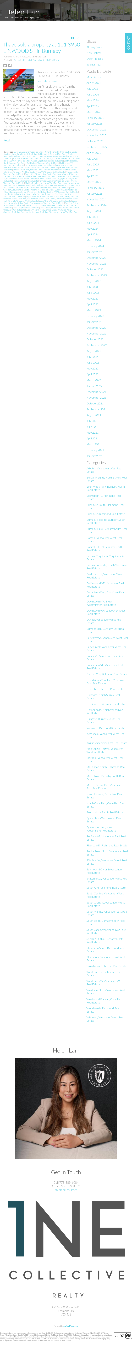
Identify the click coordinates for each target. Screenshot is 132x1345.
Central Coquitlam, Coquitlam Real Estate (47, 161)
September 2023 (96, 275)
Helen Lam (22, 12)
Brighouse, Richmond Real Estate (39, 156)
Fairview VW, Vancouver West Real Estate (59, 170)
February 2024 (95, 246)
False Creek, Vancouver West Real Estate (19, 172)
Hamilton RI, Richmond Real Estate (106, 704)
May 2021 (92, 432)
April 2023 (92, 304)
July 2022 (92, 356)
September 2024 (96, 205)
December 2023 (96, 257)
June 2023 (92, 292)
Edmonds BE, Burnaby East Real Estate (28, 170)
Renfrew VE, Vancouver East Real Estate (62, 192)
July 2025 (92, 158)
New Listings (93, 52)
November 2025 (96, 135)
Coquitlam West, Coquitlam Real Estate (40, 165)
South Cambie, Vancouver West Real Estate (61, 199)
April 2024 (92, 234)
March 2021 (93, 444)
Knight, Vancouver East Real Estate (106, 742)
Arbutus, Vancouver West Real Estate (29, 152)
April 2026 (92, 106)
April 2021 (92, 438)
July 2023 (92, 286)
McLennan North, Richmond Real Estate (33, 185)
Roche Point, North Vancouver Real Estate (47, 194)
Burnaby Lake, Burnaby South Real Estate (29, 158)
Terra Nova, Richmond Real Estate (26, 207)
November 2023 (96, 263)
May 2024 (92, 228)
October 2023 (94, 269)
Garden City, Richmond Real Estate (38, 174)
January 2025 (94, 193)
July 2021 (92, 420)
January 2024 (94, 251)
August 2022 (93, 350)
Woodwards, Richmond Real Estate (34, 212)
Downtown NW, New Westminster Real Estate (101, 603)
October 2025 (94, 141)
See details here (47, 81)
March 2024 (93, 240)
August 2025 (93, 152)
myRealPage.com (70, 1326)
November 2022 (96, 333)
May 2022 (92, 368)
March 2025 (93, 181)
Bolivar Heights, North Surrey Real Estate (61, 152)
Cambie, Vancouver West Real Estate (60, 158)
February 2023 (95, 316)
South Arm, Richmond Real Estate (31, 199)
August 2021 (93, 415)
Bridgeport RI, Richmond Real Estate (52, 154)
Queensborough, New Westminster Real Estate (27, 192)
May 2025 (92, 170)
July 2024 (92, 216)
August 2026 (93, 82)
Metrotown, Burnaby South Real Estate (65, 185)
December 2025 (96, 129)
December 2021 (96, 391)
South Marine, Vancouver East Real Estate (55, 201)
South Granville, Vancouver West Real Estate (20, 201)
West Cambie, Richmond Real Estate (54, 207)
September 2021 (96, 409)
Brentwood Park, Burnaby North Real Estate (20, 154)
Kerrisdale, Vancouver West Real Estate (54, 181)
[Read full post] (18, 80)
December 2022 (96, 327)
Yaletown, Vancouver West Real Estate (64, 212)
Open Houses (94, 58)
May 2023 (92, 298)
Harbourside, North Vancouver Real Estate (40, 178)
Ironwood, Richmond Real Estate (25, 181)
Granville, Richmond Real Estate (29, 176)
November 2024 (96, 199)
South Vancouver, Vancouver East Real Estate (47, 203)
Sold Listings (93, 64)
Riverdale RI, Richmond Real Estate (17, 194)
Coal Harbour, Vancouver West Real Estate (43, 163)
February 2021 (95, 450)
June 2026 (92, 94)
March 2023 (93, 310)
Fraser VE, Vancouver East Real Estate (50, 172)
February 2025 (95, 187)
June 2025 (92, 164)
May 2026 (92, 100)
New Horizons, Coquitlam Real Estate (54, 187)
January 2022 (94, 385)
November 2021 (96, 397)
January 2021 (94, 455)
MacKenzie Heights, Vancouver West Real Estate (44, 183)
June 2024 (92, 222)
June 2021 (92, 426)
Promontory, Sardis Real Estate (42, 190)
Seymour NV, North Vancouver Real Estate (42, 196)
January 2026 (94, 123)
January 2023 (94, 321)
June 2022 (92, 362)
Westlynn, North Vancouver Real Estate (41, 210)
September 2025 (96, 146)
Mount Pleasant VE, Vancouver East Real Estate (21, 187)
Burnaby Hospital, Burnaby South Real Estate (37, 60)
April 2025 (92, 176)
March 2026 (93, 111)
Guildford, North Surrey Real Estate (56, 176)
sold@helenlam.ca (66, 1190)
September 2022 (96, 345)
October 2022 (94, 339)
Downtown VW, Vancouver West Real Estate (41, 167)
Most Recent (94, 77)
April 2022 (92, 374)
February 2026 (95, 117)
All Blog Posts (94, 47)
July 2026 (92, 88)
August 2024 (93, 211)
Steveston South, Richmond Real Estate (40, 205)
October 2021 (94, 403)
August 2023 (93, 281)
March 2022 (93, 380)
